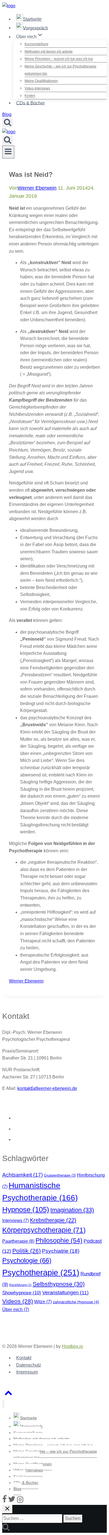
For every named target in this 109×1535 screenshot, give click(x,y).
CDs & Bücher (30, 102)
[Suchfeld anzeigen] (7, 122)
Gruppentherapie (60, 1175)
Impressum (27, 1372)
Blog (6, 114)
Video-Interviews (37, 88)
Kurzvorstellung (36, 44)
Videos (17, 1301)
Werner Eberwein (37, 188)
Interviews (15, 1220)
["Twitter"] (11, 1501)
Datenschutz (28, 1365)
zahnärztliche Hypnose (76, 1302)
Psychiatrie (60, 1251)
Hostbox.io (72, 1346)
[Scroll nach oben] (8, 1394)
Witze (43, 1301)
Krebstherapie (53, 1220)
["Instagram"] (20, 1501)
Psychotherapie (40, 1272)
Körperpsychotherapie (44, 1230)
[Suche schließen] (7, 1509)
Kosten (30, 96)
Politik (26, 1250)
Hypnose (25, 1209)
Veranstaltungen (65, 1292)
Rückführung (20, 1285)
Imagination (72, 1209)
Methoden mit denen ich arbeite (49, 52)
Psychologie (26, 1260)
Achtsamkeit (22, 1175)
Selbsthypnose (59, 1284)
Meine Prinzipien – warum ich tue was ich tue (59, 59)
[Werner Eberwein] (8, 5)
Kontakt (23, 1357)
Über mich (15, 1309)
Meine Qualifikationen (41, 81)
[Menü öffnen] (8, 152)
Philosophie (58, 1240)
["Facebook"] (4, 1501)
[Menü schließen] (3, 1404)
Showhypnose (21, 1292)
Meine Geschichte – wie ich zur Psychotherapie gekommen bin (60, 70)
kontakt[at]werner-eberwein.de (47, 1088)
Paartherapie (18, 1241)
